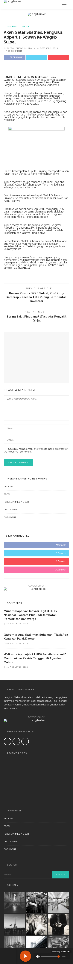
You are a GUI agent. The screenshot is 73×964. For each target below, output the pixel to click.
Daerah (12, 26)
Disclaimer (10, 509)
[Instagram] (25, 741)
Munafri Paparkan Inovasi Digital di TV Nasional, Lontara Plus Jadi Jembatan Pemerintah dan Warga (30, 614)
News (25, 26)
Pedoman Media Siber (16, 502)
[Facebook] (7, 741)
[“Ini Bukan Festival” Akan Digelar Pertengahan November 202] (8, 778)
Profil (7, 494)
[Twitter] (16, 741)
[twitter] (36, 553)
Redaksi (8, 486)
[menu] (64, 4)
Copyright (10, 517)
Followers (60, 569)
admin (31, 48)
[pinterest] (36, 561)
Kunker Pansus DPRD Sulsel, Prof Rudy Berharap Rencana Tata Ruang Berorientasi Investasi (36, 297)
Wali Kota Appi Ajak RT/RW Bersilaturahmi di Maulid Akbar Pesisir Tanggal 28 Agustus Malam (35, 658)
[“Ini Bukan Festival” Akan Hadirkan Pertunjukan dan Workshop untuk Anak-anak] (8, 794)
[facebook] (36, 545)
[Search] (55, 4)
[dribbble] (36, 569)
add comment (14, 51)
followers (61, 545)
